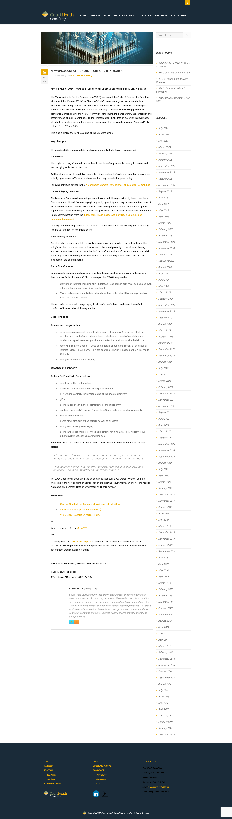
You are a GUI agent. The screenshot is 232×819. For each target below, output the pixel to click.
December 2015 (166, 734)
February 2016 (165, 721)
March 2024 (164, 292)
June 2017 (163, 627)
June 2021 (163, 418)
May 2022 (163, 374)
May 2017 (163, 633)
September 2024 (166, 260)
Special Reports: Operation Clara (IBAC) (80, 509)
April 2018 (163, 576)
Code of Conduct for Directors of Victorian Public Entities (90, 504)
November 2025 (166, 172)
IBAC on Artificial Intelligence (174, 72)
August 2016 (164, 684)
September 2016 (166, 677)
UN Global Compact (125, 15)
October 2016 (165, 671)
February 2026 (165, 153)
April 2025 (163, 216)
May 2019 (163, 519)
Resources (161, 15)
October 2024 (165, 254)
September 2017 (166, 614)
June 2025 (163, 204)
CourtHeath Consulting (81, 75)
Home (83, 15)
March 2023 (164, 330)
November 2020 (166, 450)
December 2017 (166, 601)
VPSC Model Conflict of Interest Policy (80, 514)
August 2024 (164, 267)
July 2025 (163, 197)
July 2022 (163, 368)
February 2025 (165, 229)
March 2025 (164, 223)
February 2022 (165, 387)
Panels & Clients (54, 783)
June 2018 (163, 564)
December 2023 (166, 305)
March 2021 (164, 431)
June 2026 (163, 134)
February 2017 (165, 652)
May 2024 (163, 286)
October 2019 (165, 507)
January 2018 (165, 595)
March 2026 (164, 147)
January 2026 (165, 159)
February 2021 (165, 437)
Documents (101, 779)
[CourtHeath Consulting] (58, 16)
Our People (51, 775)
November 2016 (166, 665)
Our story (51, 779)
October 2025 (165, 178)
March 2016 (164, 715)
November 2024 (166, 248)
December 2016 (166, 658)
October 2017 (165, 608)
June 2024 (163, 279)
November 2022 (166, 355)
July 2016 (163, 690)
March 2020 (164, 481)
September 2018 (166, 551)
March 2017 (164, 646)
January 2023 (165, 343)
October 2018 (165, 545)
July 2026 (163, 128)
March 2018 (164, 583)
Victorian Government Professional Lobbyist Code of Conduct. (118, 184)
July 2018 (163, 557)
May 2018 (163, 570)
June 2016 (163, 696)
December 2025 (166, 166)
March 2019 (164, 526)
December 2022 (166, 349)
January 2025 (165, 235)
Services (95, 15)
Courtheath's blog (58, 75)
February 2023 (165, 336)
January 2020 (165, 488)
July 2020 (163, 469)
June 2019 (163, 513)
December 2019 (166, 494)
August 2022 (164, 361)
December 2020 (166, 444)
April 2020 (163, 475)
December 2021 (166, 393)
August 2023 (164, 324)
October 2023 (165, 317)
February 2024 (165, 298)
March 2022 (164, 380)
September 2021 (166, 406)
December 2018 (166, 532)
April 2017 (163, 639)
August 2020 (164, 463)
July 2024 (163, 273)
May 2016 (163, 703)
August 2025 (164, 191)
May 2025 (163, 210)
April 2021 (163, 425)
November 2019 (166, 500)
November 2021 (166, 399)
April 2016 (163, 709)
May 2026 (163, 140)
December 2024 (166, 241)
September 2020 (166, 456)
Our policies (101, 775)
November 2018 (166, 538)
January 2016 (165, 728)
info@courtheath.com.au (158, 787)
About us (146, 15)
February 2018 (165, 589)
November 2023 (166, 311)
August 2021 (164, 412)
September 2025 (166, 185)
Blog (107, 15)
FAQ (98, 783)
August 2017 (164, 620)
